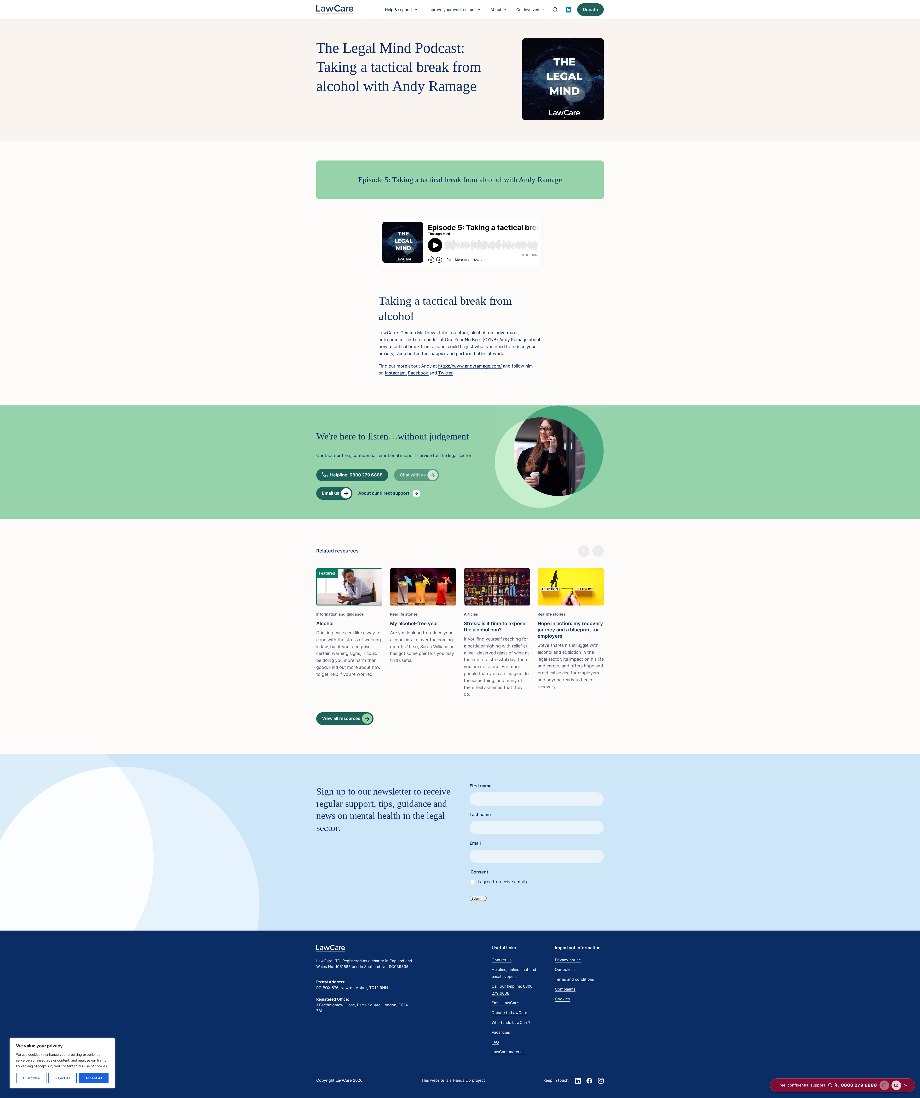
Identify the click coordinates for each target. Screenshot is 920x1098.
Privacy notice (568, 959)
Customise (31, 1078)
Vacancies (501, 1032)
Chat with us (413, 474)
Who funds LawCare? (511, 1022)
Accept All (94, 1078)
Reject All (62, 1078)
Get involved (527, 9)
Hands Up (462, 1080)
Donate (590, 9)
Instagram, (396, 372)
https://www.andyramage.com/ (470, 365)
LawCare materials (508, 1051)
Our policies (565, 969)
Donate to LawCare (509, 1012)
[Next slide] (598, 551)
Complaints (565, 989)
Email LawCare (505, 1002)
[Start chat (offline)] (884, 1085)
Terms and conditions (574, 979)
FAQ (495, 1042)
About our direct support (383, 493)
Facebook (418, 372)
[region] (62, 1063)
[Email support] (896, 1085)
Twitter (445, 372)
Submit (476, 898)
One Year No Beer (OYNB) (472, 339)
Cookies (562, 999)
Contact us (502, 959)
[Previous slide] (583, 551)
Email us (330, 493)
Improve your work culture (451, 9)
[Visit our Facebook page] (589, 1080)
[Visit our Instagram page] (601, 1080)
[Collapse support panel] (905, 1085)
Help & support (399, 9)
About (495, 9)
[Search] (555, 9)
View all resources (341, 718)
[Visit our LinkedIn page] (568, 9)
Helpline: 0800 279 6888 (356, 474)
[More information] (830, 1085)
